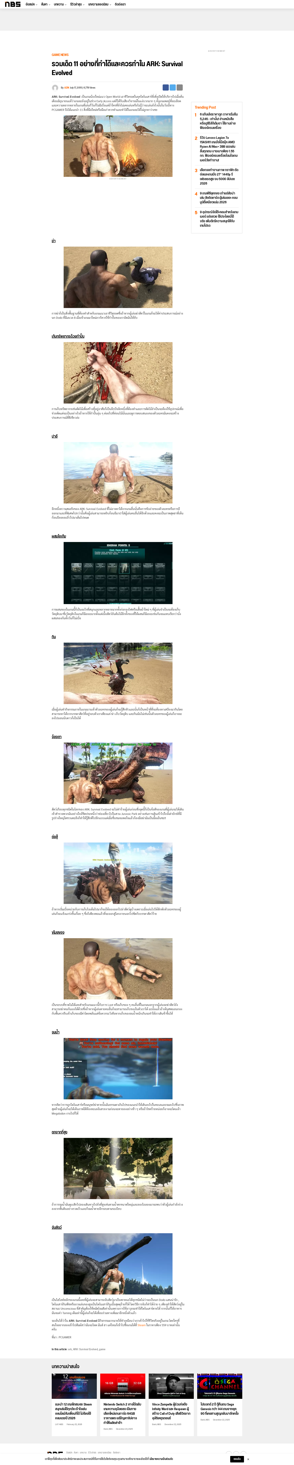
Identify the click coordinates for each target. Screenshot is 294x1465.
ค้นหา (44, 4)
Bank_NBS (108, 1429)
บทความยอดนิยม (98, 4)
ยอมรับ (237, 1459)
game (102, 1349)
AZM (66, 87)
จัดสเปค (30, 4)
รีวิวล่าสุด (76, 4)
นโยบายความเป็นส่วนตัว (161, 1459)
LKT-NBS (59, 1424)
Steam (142, 1325)
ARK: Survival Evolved (85, 1349)
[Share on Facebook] (166, 87)
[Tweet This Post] (173, 87)
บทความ (59, 4)
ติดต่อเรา (120, 4)
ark (70, 1349)
